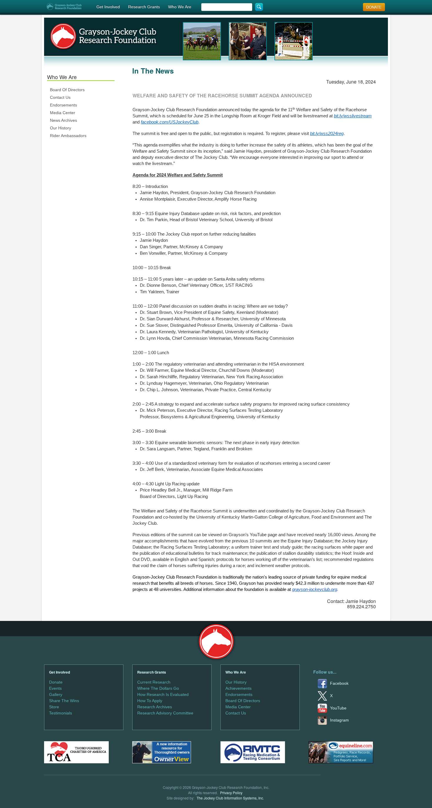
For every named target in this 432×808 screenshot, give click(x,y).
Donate (56, 682)
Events (55, 688)
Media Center (62, 112)
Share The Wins (64, 700)
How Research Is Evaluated (163, 694)
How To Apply (149, 700)
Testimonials (60, 713)
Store (54, 706)
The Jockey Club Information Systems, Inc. (230, 797)
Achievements (238, 688)
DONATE (374, 7)
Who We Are (179, 6)
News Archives (63, 120)
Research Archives (154, 706)
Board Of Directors (67, 89)
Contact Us (60, 97)
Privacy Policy (231, 792)
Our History (60, 128)
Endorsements (63, 105)
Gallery (55, 694)
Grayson (216, 641)
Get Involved (108, 6)
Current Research (153, 682)
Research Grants (144, 6)
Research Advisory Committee (165, 713)
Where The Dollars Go (158, 688)
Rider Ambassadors (68, 135)
